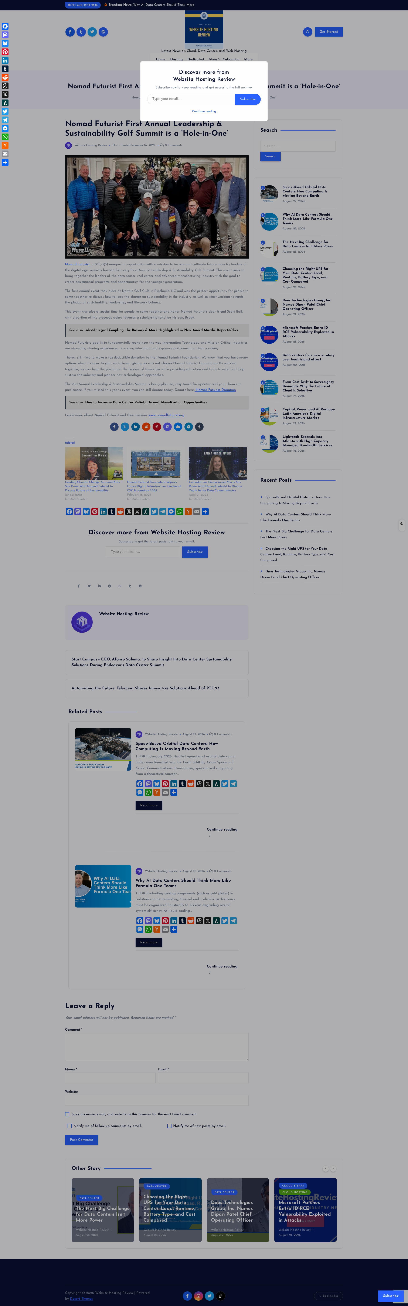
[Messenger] (5, 128)
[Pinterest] (5, 52)
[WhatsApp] (5, 137)
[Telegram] (5, 120)
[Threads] (5, 86)
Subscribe (248, 99)
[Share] (5, 162)
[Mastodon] (5, 35)
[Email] (5, 154)
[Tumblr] (5, 69)
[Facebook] (5, 26)
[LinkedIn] (5, 60)
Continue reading (204, 111)
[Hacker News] (5, 145)
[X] (5, 94)
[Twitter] (5, 111)
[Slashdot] (5, 103)
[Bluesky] (5, 43)
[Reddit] (5, 77)
